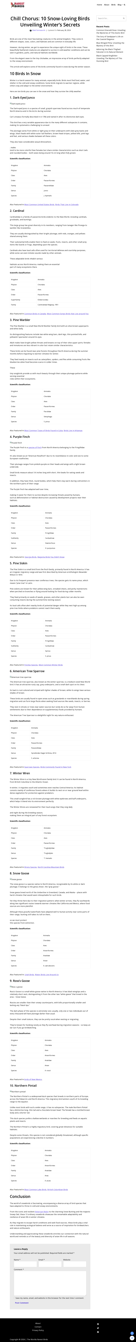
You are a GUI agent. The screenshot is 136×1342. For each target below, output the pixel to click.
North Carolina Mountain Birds (51, 867)
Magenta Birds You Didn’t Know (50, 557)
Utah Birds (29, 974)
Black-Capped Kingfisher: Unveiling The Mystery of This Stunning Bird (109, 58)
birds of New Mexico (33, 1079)
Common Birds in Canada (35, 313)
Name (17, 1260)
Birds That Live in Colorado (67, 204)
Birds (113, 4)
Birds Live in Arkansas (73, 430)
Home (99, 4)
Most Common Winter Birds (51, 665)
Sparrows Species (31, 767)
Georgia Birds (30, 557)
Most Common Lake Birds (35, 1189)
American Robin (42, 1211)
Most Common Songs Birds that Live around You (68, 313)
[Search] (124, 4)
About (106, 4)
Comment (19, 1269)
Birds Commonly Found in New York (55, 767)
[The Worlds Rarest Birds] (17, 5)
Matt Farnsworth (38, 30)
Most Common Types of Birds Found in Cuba (43, 430)
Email (42, 1260)
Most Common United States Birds (39, 204)
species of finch (35, 447)
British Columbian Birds (57, 1189)
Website (66, 1260)
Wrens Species (30, 867)
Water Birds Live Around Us (47, 974)
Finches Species (31, 665)
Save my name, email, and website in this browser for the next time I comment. (50, 1298)
